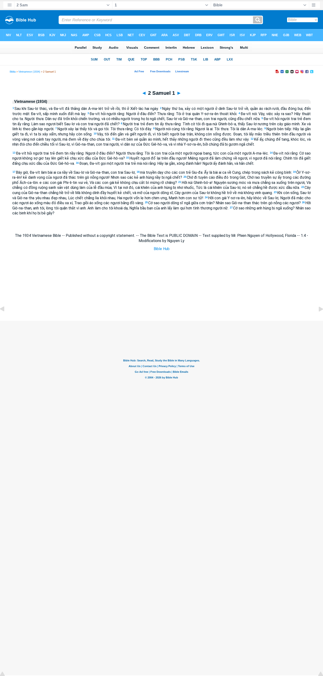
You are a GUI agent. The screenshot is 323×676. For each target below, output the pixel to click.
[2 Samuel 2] (317, 319)
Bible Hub (162, 249)
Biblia (13, 71)
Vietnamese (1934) (29, 71)
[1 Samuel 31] (6, 319)
